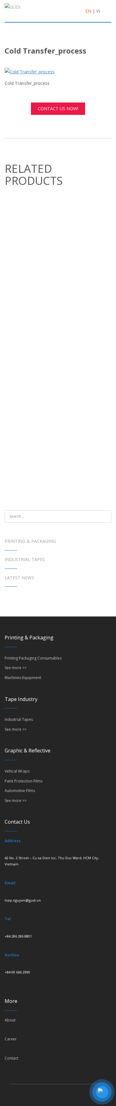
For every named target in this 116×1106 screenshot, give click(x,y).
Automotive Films (20, 790)
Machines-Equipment (23, 677)
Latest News (19, 578)
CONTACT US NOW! (58, 108)
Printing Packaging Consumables (33, 658)
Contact (11, 1058)
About (10, 1020)
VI (98, 11)
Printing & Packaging (30, 541)
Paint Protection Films (23, 781)
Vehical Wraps (17, 771)
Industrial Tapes (25, 559)
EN (88, 11)
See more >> (16, 667)
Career (11, 1039)
